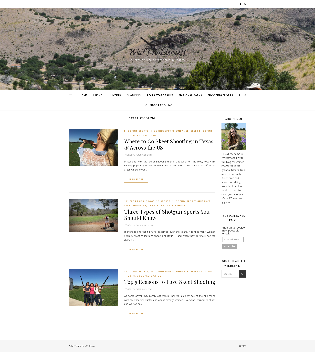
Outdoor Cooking (158, 105)
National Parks (190, 95)
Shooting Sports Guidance (169, 131)
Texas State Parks (160, 95)
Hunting (114, 95)
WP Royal (89, 345)
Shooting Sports (220, 95)
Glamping (134, 95)
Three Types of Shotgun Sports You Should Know (167, 214)
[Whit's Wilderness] (157, 46)
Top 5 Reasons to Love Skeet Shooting (169, 281)
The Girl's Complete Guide (142, 135)
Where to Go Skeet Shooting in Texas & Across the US (169, 144)
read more (136, 179)
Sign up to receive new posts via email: (233, 230)
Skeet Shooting (202, 131)
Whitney (129, 154)
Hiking (98, 95)
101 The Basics (134, 201)
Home (83, 95)
